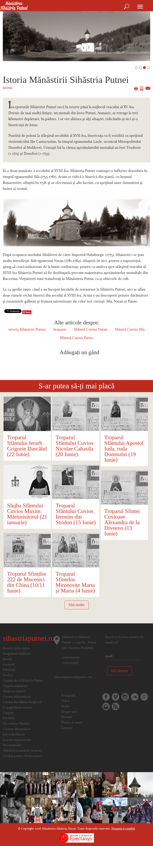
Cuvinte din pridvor (17, 729)
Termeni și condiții (123, 828)
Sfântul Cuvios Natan (90, 330)
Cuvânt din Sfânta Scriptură (22, 702)
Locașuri (9, 664)
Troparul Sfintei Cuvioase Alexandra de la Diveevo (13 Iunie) (122, 522)
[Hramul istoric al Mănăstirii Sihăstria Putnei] (63, 785)
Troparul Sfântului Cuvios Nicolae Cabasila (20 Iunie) (74, 445)
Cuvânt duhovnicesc (17, 697)
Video (65, 701)
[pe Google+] (144, 697)
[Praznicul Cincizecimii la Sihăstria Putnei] (89, 810)
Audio (65, 706)
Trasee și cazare (72, 722)
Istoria (7, 88)
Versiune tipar (136, 89)
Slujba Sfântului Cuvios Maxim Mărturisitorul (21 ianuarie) (27, 513)
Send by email (148, 88)
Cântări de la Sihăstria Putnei (23, 680)
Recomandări (12, 745)
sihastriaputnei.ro (28, 638)
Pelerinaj (9, 670)
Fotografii (68, 695)
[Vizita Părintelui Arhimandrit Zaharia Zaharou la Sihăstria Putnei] (13, 785)
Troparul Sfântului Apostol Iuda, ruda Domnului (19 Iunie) (123, 448)
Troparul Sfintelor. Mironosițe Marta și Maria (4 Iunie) (75, 582)
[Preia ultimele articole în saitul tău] (115, 706)
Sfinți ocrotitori (14, 691)
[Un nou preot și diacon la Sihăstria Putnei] (13, 810)
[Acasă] (14, 5)
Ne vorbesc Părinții (16, 724)
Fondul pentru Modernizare (22, 756)
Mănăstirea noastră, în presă (22, 750)
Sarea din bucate (14, 734)
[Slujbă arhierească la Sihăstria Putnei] (140, 785)
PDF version (141, 88)
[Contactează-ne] (106, 706)
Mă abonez (119, 671)
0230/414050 (70, 657)
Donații (66, 717)
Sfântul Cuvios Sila (130, 330)
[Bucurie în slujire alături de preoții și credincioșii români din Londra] (38, 810)
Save (28, 312)
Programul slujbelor (17, 654)
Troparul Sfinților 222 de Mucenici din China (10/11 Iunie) (26, 582)
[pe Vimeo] (115, 697)
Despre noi (68, 712)
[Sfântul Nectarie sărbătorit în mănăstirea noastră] (115, 785)
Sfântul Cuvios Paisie (76, 338)
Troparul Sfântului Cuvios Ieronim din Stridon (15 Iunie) (76, 513)
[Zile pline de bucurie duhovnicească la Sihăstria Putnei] (89, 785)
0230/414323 (70, 663)
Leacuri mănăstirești (17, 740)
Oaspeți (8, 713)
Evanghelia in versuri (17, 707)
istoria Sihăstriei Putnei (27, 330)
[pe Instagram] (125, 697)
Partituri (9, 718)
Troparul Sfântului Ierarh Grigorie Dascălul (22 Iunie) (27, 445)
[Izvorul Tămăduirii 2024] (115, 810)
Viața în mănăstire (15, 686)
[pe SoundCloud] (134, 697)
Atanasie (59, 330)
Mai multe (76, 605)
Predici (8, 675)
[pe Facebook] (106, 697)
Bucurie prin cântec (16, 648)
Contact (66, 728)
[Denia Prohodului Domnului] (140, 810)
